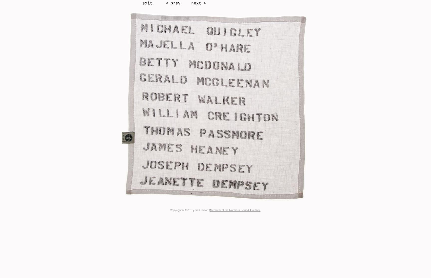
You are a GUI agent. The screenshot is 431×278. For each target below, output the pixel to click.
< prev (173, 3)
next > (198, 3)
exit (147, 3)
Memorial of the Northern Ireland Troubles (235, 210)
